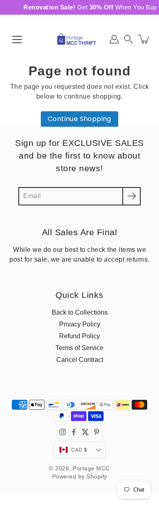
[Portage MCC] (79, 39)
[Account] (114, 39)
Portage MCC (91, 468)
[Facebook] (73, 432)
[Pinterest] (96, 432)
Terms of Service (79, 347)
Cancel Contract (79, 359)
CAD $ (79, 450)
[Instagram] (62, 432)
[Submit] (131, 196)
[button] (128, 39)
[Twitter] (85, 432)
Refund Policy (79, 335)
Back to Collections (80, 312)
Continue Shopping (79, 118)
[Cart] (144, 39)
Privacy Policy (79, 324)
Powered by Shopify (79, 477)
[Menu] (17, 39)
